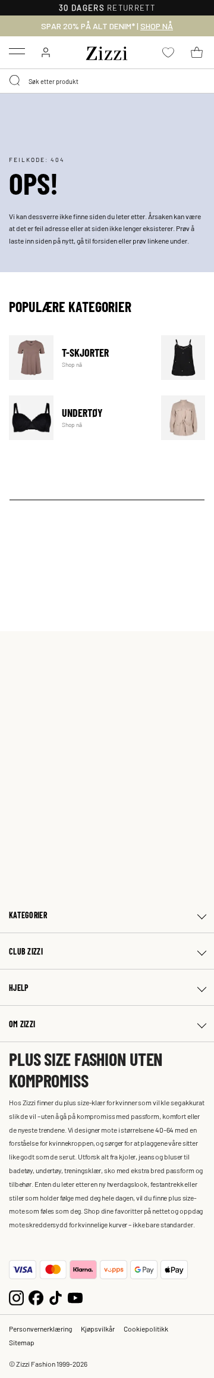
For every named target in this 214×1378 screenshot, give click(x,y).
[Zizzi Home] (107, 51)
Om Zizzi (22, 1024)
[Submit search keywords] (15, 81)
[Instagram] (16, 1296)
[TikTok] (55, 1296)
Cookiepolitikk (146, 1328)
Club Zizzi (26, 951)
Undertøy (77, 417)
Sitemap (21, 1342)
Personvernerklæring (40, 1328)
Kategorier (28, 915)
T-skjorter (77, 357)
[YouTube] (75, 1296)
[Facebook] (36, 1296)
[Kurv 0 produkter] (196, 52)
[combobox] (107, 81)
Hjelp (19, 988)
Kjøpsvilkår (98, 1328)
